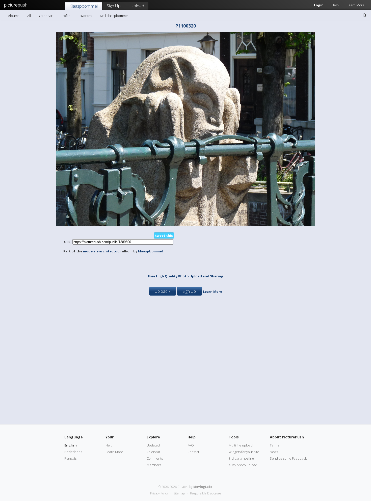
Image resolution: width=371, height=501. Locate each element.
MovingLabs (203, 487)
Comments (155, 458)
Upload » (163, 291)
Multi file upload (241, 445)
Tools (234, 437)
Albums (13, 15)
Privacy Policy (159, 493)
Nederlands (73, 452)
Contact (193, 452)
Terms (274, 445)
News (274, 452)
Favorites (85, 15)
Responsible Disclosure (205, 493)
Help (335, 5)
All (29, 15)
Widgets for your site (244, 452)
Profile (65, 15)
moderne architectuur (102, 251)
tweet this (164, 235)
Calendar (45, 15)
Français (70, 458)
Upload (137, 6)
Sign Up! (114, 6)
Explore (153, 437)
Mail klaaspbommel (114, 15)
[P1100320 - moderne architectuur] (185, 224)
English (70, 445)
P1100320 (185, 26)
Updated (153, 445)
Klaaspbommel (83, 6)
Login (319, 5)
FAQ (191, 445)
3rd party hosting (241, 458)
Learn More (355, 5)
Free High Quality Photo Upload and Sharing (185, 276)
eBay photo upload (243, 465)
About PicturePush (287, 437)
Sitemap (179, 493)
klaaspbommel (150, 251)
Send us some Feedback (288, 458)
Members (154, 465)
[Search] (364, 15)
